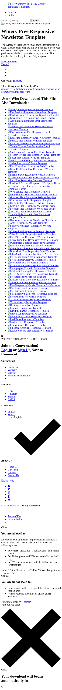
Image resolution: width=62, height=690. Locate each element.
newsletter (30, 89)
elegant (16, 89)
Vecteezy (12, 370)
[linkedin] (9, 500)
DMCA (11, 399)
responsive (6, 89)
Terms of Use (14, 516)
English (11, 411)
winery (50, 89)
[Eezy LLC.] (7, 480)
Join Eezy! (13, 12)
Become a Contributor (19, 375)
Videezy (12, 372)
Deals (10, 391)
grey (44, 89)
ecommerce (7, 91)
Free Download (9, 61)
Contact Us (13, 475)
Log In (6, 350)
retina (27, 91)
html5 (16, 91)
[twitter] (9, 489)
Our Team (13, 469)
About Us (12, 466)
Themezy (17, 80)
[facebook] (9, 486)
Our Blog (12, 472)
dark (22, 89)
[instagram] (9, 494)
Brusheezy (13, 367)
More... (11, 414)
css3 (22, 91)
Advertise (12, 393)
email (39, 89)
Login (11, 15)
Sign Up (24, 350)
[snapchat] (9, 497)
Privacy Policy (15, 519)
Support (12, 396)
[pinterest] (9, 491)
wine (57, 89)
